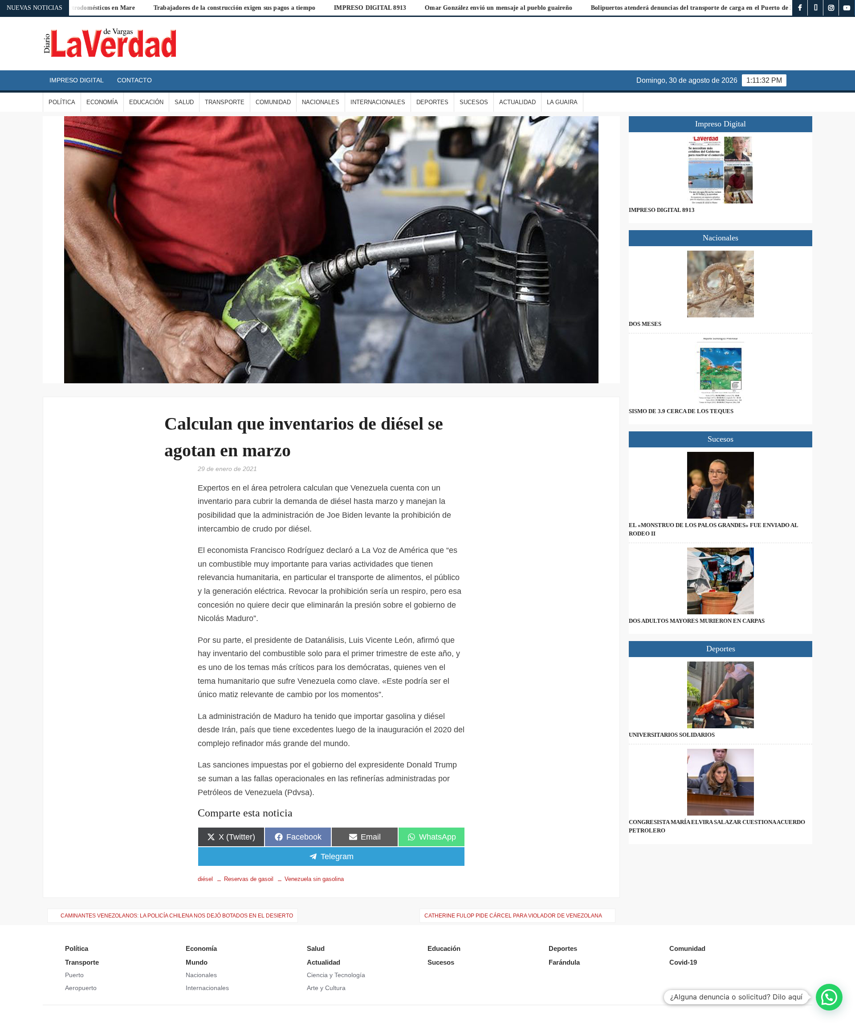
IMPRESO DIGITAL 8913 (315, 7)
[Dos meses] (720, 284)
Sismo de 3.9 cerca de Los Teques (681, 411)
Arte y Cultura (326, 987)
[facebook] (800, 8)
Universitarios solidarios (672, 734)
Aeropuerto (81, 987)
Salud (184, 102)
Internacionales (377, 102)
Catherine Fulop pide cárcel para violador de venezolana (513, 916)
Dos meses (645, 324)
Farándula (564, 962)
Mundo (197, 962)
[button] (829, 997)
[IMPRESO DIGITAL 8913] (720, 170)
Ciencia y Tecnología (336, 974)
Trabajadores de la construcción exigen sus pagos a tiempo (180, 7)
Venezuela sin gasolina (314, 879)
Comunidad (273, 102)
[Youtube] (847, 8)
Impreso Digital (76, 80)
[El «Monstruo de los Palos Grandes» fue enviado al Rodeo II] (720, 485)
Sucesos (474, 102)
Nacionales (320, 102)
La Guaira (562, 102)
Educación (146, 102)
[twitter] (815, 8)
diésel (205, 879)
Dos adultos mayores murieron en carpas (697, 620)
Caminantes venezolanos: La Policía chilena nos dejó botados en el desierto (177, 916)
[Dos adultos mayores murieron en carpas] (720, 581)
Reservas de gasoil (248, 879)
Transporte (224, 102)
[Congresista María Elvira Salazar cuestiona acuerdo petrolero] (720, 782)
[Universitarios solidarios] (720, 695)
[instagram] (831, 8)
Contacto (134, 80)
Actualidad (517, 102)
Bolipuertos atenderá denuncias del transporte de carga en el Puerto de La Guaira (650, 7)
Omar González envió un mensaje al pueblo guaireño (443, 7)
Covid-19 (683, 962)
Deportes (432, 102)
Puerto (74, 974)
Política (62, 102)
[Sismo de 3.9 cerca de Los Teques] (720, 371)
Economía (102, 102)
